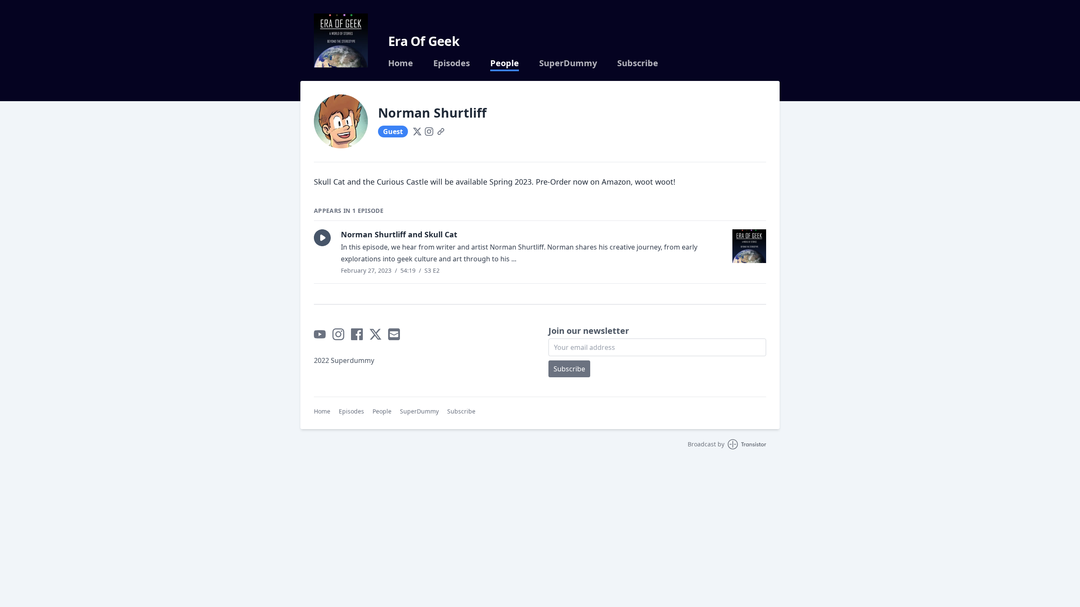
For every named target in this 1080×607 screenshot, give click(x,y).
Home (400, 63)
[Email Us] (394, 334)
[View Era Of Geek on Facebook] (357, 334)
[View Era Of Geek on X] (375, 334)
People (504, 63)
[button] (322, 237)
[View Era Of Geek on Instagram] (338, 334)
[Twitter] (417, 131)
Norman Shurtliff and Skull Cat (399, 234)
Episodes (451, 63)
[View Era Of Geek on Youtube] (320, 334)
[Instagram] (429, 131)
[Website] (441, 131)
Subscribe (637, 63)
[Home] (341, 40)
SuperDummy (568, 63)
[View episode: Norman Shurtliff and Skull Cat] (749, 246)
